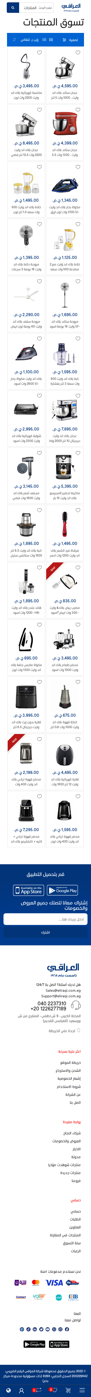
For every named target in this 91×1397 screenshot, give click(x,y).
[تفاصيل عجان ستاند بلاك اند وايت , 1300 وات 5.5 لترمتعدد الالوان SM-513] (64, 123)
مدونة (76, 1157)
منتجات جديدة (70, 1173)
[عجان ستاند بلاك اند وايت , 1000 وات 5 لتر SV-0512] (64, 66)
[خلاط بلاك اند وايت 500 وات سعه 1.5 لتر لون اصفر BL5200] (26, 181)
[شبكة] (51, 39)
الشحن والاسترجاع (68, 1070)
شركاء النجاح (72, 1133)
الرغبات (76, 1251)
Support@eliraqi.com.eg (61, 996)
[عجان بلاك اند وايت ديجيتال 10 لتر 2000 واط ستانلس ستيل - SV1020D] (64, 409)
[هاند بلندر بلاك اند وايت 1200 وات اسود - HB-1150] (26, 581)
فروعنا (76, 1180)
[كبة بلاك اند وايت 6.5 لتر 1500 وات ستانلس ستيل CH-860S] (26, 524)
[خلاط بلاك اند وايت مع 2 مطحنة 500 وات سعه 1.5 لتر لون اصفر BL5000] (64, 238)
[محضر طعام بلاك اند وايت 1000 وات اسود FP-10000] (64, 638)
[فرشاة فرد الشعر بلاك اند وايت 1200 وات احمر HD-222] (64, 524)
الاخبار (77, 1149)
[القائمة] (44, 39)
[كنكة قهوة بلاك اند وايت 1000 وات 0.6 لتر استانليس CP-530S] (64, 696)
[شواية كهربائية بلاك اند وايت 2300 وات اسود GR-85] (26, 409)
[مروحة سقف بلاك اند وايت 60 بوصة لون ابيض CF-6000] (26, 295)
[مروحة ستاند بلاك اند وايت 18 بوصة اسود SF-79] (64, 295)
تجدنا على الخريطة (62, 1031)
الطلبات (75, 1219)
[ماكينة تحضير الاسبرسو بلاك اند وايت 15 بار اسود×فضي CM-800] (64, 467)
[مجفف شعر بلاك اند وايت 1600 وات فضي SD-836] (26, 467)
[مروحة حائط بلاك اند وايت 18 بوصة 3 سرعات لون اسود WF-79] (26, 238)
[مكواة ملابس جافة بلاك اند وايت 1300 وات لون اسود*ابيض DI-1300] (26, 638)
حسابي (76, 1211)
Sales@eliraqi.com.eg (63, 990)
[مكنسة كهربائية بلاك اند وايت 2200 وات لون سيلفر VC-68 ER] (26, 66)
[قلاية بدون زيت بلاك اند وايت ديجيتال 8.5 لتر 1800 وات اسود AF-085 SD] (26, 696)
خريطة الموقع (70, 1062)
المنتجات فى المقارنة (65, 1235)
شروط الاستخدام (69, 1086)
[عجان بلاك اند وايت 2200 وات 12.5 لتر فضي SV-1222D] (26, 123)
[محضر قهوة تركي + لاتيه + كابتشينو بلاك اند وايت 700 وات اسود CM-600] (26, 810)
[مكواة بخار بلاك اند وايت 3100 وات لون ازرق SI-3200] (64, 181)
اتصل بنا (75, 1102)
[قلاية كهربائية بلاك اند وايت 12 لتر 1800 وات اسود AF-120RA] (64, 753)
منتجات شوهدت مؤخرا (64, 1165)
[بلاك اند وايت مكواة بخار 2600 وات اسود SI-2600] (26, 352)
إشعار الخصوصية (69, 1078)
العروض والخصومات (66, 1141)
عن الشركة (73, 1094)
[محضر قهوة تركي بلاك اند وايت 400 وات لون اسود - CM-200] (64, 810)
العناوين (75, 1227)
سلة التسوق (72, 1243)
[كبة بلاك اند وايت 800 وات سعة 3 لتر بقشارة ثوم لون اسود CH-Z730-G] (64, 352)
